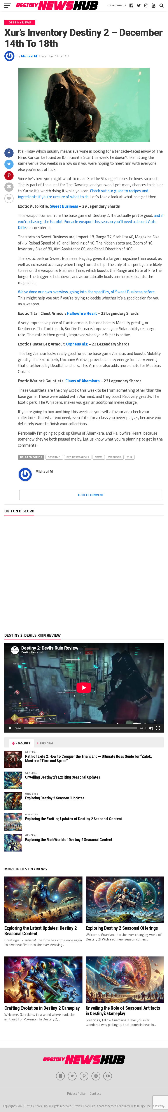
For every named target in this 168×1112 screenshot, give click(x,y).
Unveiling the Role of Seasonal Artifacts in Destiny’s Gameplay (123, 1010)
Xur (129, 457)
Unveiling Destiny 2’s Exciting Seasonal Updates (62, 777)
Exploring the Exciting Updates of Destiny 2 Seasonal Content (73, 818)
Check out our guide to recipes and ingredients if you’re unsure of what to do (83, 194)
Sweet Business (64, 206)
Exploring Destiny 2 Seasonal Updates (54, 798)
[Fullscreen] (158, 728)
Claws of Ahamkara (82, 381)
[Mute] (151, 728)
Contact (95, 1093)
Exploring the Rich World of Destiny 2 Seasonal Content (68, 839)
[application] (84, 688)
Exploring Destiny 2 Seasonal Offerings (122, 928)
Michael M (29, 56)
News (98, 457)
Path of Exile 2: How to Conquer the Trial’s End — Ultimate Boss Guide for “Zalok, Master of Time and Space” (88, 758)
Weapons (114, 457)
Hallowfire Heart (82, 313)
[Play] (10, 728)
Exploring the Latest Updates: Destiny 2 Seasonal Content (40, 930)
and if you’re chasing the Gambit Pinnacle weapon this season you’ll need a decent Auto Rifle (90, 221)
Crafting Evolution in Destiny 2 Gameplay (42, 1008)
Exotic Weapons (77, 457)
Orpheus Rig (77, 344)
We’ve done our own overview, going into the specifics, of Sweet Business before (86, 292)
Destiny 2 (54, 457)
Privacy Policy (76, 1093)
